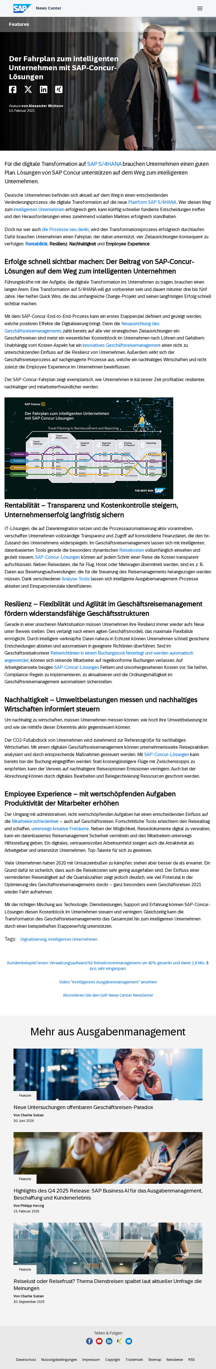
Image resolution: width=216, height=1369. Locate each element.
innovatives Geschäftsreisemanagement (122, 345)
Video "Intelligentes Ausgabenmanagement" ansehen (108, 982)
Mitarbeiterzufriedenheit (35, 821)
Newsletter (174, 1360)
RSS (191, 1360)
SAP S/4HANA (104, 164)
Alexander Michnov (46, 106)
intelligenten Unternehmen (39, 209)
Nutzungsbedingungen (59, 1360)
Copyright (112, 1360)
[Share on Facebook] (12, 91)
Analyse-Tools (76, 578)
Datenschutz (26, 1360)
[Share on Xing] (58, 91)
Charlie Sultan (32, 1115)
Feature (15, 106)
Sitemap (154, 1360)
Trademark (134, 1360)
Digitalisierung (33, 939)
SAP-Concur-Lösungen (57, 557)
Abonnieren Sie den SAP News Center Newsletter (108, 995)
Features (19, 24)
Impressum (91, 1360)
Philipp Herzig (32, 1206)
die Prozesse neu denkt (65, 229)
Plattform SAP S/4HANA (152, 202)
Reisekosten (131, 550)
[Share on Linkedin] (43, 91)
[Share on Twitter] (28, 91)
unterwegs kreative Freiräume (60, 828)
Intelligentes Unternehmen (72, 939)
